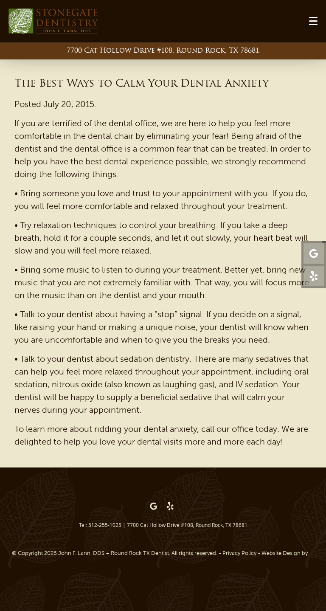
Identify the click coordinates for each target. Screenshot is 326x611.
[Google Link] (153, 506)
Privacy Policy (239, 553)
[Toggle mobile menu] (313, 21)
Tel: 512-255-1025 (100, 524)
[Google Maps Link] (314, 253)
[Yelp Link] (314, 276)
